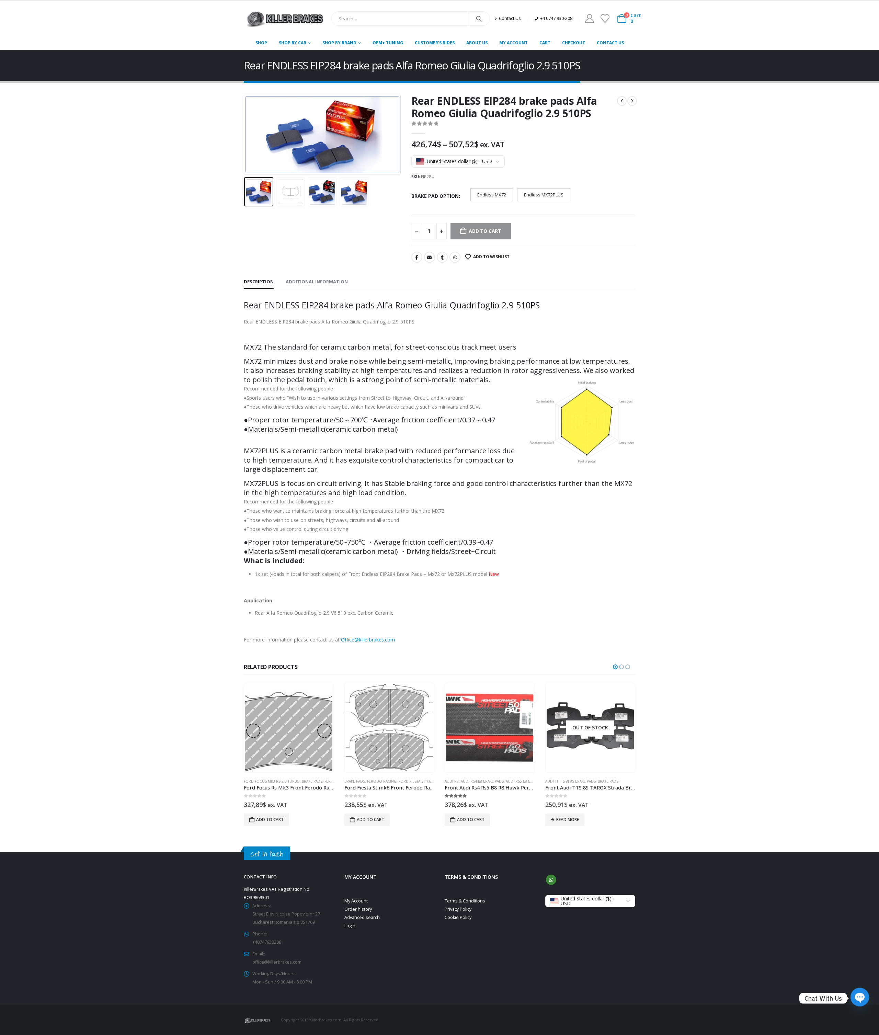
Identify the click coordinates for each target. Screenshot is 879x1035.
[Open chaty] (860, 998)
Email (429, 257)
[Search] (479, 18)
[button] (245, 134)
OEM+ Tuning (388, 43)
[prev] (622, 101)
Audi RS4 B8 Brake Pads (482, 781)
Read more (567, 819)
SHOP (261, 43)
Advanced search (362, 917)
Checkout (573, 43)
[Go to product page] (288, 728)
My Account (513, 43)
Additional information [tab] (317, 281)
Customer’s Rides (435, 43)
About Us (477, 43)
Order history (358, 909)
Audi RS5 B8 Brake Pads (527, 781)
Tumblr (442, 257)
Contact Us (610, 43)
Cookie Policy (458, 917)
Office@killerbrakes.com (368, 639)
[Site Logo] (285, 18)
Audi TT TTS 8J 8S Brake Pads (570, 781)
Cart (544, 43)
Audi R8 (452, 781)
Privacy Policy (458, 909)
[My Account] (589, 18)
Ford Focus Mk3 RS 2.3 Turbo (272, 781)
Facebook (416, 257)
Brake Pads (312, 781)
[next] (632, 101)
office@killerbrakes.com (276, 962)
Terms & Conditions (465, 901)
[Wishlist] (605, 18)
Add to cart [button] (270, 819)
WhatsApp (454, 257)
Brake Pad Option (435, 196)
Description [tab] (259, 281)
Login (349, 926)
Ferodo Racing (382, 781)
